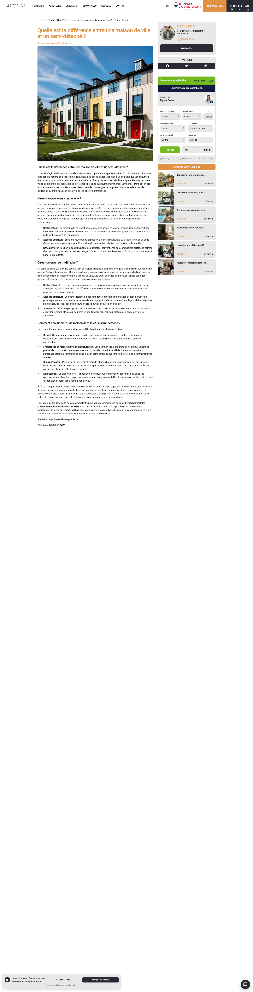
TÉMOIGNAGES (89, 6)
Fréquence (192, 135)
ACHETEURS (55, 6)
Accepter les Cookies (100, 980)
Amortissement (166, 135)
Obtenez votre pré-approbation (186, 88)
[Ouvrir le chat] (245, 984)
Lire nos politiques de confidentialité (61, 985)
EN (167, 5)
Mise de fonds (187, 112)
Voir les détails (207, 159)
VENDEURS (71, 6)
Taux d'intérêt (193, 124)
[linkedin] (248, 9)
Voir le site (186, 159)
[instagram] (240, 9)
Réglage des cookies (64, 980)
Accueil (40, 20)
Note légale (166, 159)
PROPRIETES (37, 6)
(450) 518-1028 (239, 5)
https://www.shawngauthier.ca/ (63, 419)
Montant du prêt (166, 124)
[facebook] (232, 9)
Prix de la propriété (167, 112)
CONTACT (121, 6)
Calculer (170, 150)
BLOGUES (106, 6)
